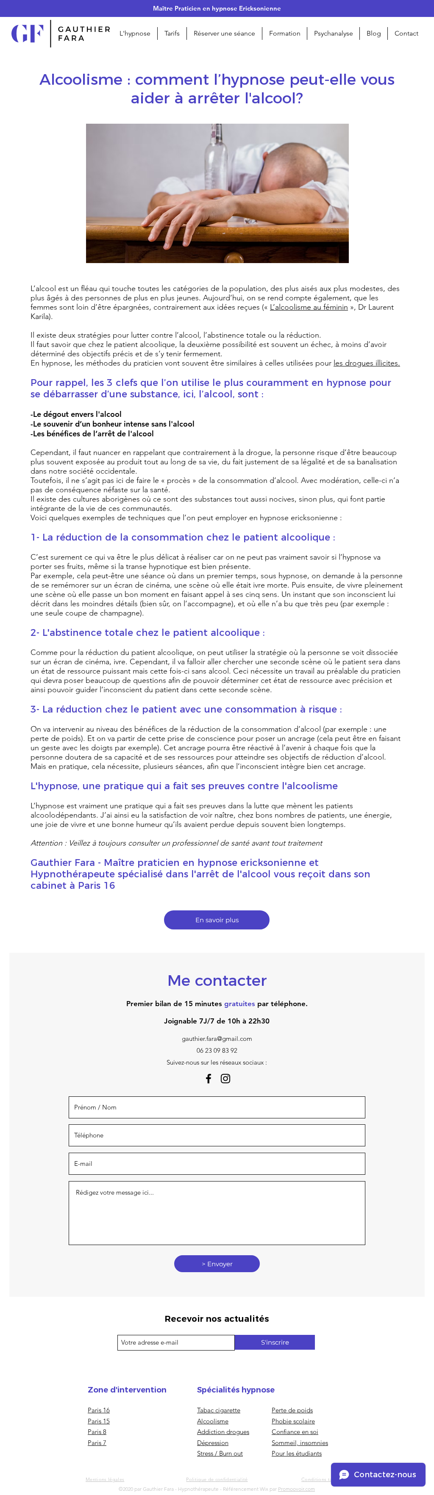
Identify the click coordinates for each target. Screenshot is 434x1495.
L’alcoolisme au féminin (309, 307)
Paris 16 (99, 1410)
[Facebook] (208, 1078)
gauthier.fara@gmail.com (217, 1039)
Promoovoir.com (296, 1489)
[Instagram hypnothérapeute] (225, 1078)
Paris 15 (99, 1421)
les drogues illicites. (367, 363)
